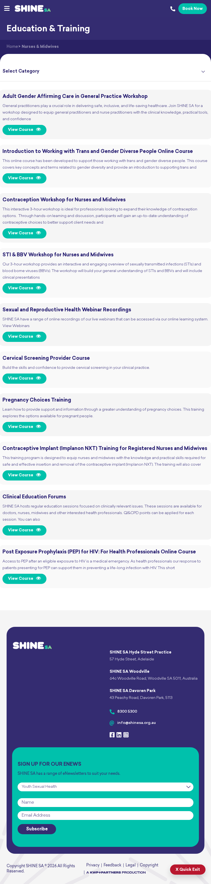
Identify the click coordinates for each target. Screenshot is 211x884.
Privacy (92, 865)
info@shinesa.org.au (136, 723)
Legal (131, 865)
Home (12, 47)
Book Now (192, 9)
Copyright (149, 865)
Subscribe (37, 829)
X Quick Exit (188, 870)
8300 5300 (127, 712)
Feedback (112, 865)
